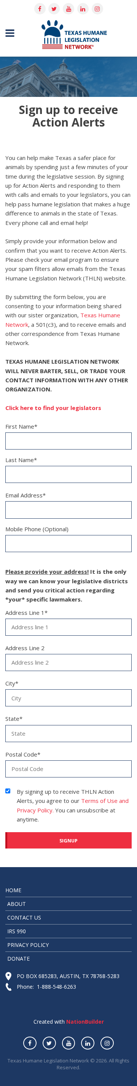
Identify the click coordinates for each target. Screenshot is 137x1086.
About (16, 903)
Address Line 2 (25, 648)
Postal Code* (22, 754)
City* (11, 683)
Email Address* (25, 495)
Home (13, 890)
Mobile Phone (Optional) (36, 529)
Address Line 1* (26, 612)
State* (13, 718)
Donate (18, 958)
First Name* (21, 426)
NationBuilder (84, 1021)
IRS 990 (16, 931)
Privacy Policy (28, 944)
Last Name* (21, 460)
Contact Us (24, 917)
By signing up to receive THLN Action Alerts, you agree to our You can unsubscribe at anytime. (73, 805)
